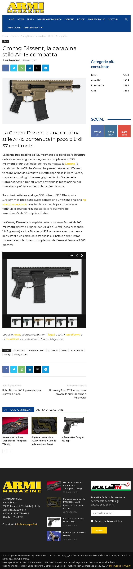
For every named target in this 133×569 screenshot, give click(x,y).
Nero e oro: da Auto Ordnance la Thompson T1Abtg (14, 440)
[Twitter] (13, 68)
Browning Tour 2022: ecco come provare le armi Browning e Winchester (67, 394)
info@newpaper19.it (26, 524)
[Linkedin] (29, 68)
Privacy (126, 565)
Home (5, 36)
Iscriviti (124, 126)
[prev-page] (4, 451)
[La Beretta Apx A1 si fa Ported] (54, 536)
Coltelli (113, 19)
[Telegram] (45, 68)
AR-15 (64, 350)
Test (29, 19)
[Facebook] (5, 68)
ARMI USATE (14, 27)
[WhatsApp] (21, 68)
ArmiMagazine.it (12, 60)
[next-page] (10, 451)
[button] (126, 19)
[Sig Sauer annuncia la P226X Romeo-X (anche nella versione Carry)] (44, 425)
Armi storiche (96, 19)
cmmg (7, 354)
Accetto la (100, 521)
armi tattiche (77, 350)
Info (111, 565)
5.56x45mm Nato (36, 350)
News (20, 19)
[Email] (37, 68)
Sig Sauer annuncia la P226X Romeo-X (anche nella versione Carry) (44, 440)
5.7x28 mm (53, 350)
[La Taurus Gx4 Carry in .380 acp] (73, 425)
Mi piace (97, 126)
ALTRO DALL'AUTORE (50, 409)
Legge (81, 19)
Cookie (117, 565)
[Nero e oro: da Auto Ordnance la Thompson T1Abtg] (15, 425)
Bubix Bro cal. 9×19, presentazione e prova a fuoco (21, 392)
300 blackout (19, 350)
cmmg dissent (21, 354)
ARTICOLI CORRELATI (18, 409)
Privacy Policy (114, 521)
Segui (111, 126)
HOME (11, 19)
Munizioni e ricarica (49, 19)
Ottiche (69, 19)
